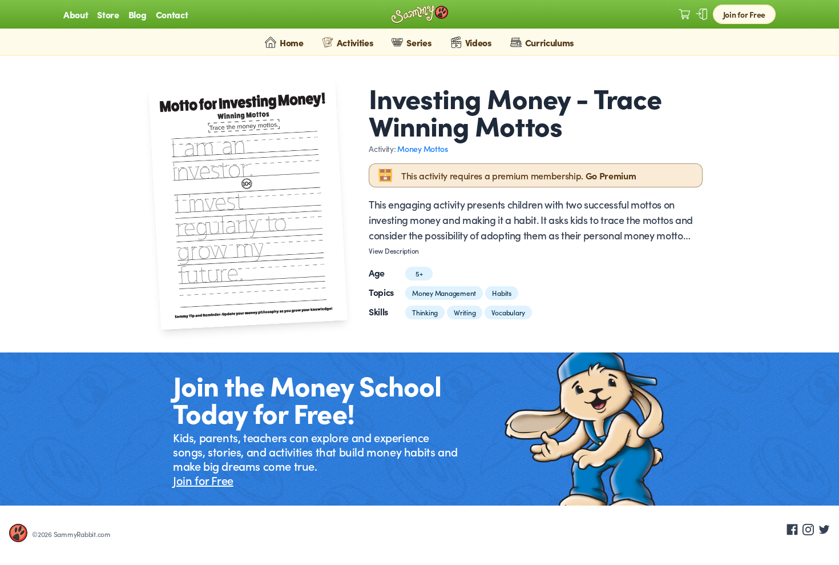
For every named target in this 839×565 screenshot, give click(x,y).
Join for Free (744, 14)
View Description (394, 250)
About (75, 14)
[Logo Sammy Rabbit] (419, 14)
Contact (172, 14)
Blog (137, 14)
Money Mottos (422, 148)
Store (108, 14)
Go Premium (611, 175)
